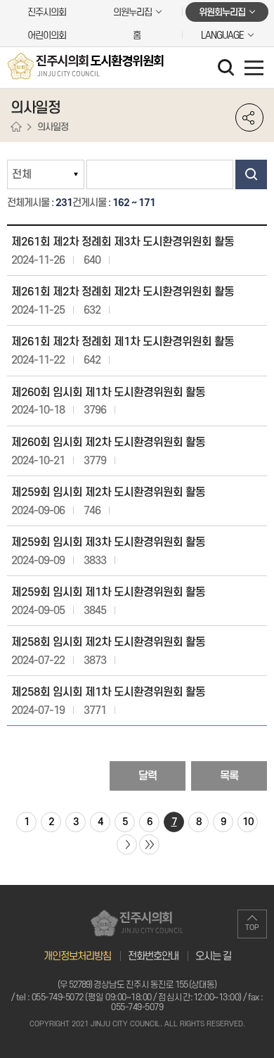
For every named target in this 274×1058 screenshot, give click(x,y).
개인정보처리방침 (77, 956)
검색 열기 (228, 69)
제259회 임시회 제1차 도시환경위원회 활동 (108, 592)
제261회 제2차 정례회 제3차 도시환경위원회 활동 (122, 242)
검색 (251, 174)
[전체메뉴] (253, 67)
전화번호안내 (153, 956)
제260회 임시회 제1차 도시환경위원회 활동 (108, 392)
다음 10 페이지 (127, 844)
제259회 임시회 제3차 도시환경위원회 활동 (108, 542)
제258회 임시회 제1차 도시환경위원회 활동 (108, 692)
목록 (229, 776)
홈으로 (16, 127)
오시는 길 (213, 956)
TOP (252, 928)
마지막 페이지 (149, 844)
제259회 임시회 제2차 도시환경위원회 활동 (108, 492)
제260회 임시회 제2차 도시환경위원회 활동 (108, 442)
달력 (147, 776)
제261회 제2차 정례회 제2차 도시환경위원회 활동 (122, 292)
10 (248, 822)
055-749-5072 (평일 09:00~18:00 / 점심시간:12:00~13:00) (137, 997)
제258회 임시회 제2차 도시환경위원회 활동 (108, 642)
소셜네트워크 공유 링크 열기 (249, 117)
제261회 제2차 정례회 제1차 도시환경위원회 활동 (122, 342)
